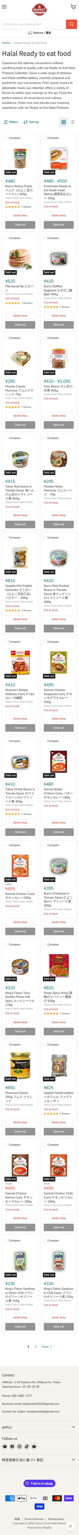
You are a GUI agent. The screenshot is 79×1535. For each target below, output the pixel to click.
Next (45, 1347)
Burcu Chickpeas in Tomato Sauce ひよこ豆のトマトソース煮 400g (58, 899)
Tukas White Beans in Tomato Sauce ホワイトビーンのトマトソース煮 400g (20, 795)
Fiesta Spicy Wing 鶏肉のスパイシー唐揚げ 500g (58, 997)
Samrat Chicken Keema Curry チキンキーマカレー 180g (19, 1197)
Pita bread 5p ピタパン (19, 288)
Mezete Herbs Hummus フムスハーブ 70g (58, 490)
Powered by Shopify (39, 1527)
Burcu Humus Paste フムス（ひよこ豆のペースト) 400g (19, 190)
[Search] (71, 24)
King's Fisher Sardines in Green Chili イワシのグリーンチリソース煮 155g (20, 1295)
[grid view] (63, 122)
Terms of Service (34, 1519)
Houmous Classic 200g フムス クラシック (18, 1097)
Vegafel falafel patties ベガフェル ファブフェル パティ (58, 1097)
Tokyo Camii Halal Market (19, 198)
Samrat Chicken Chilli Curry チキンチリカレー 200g (58, 1197)
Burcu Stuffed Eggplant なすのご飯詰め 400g (58, 290)
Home (6, 43)
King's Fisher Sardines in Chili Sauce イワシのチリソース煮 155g (58, 1293)
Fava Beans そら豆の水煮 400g (58, 388)
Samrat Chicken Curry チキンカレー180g (20, 896)
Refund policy (56, 1519)
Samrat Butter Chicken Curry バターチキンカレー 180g (58, 793)
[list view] (72, 122)
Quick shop (20, 215)
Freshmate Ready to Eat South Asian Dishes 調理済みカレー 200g (58, 192)
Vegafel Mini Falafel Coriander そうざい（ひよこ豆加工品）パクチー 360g (19, 592)
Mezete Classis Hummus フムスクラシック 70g (19, 390)
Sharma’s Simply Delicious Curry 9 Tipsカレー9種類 (19, 694)
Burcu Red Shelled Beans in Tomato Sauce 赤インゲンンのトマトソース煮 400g (57, 594)
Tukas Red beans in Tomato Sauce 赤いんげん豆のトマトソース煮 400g (19, 492)
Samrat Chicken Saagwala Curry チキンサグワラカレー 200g (58, 696)
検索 (17, 1519)
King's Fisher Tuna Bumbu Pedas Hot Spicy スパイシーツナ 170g (20, 999)
